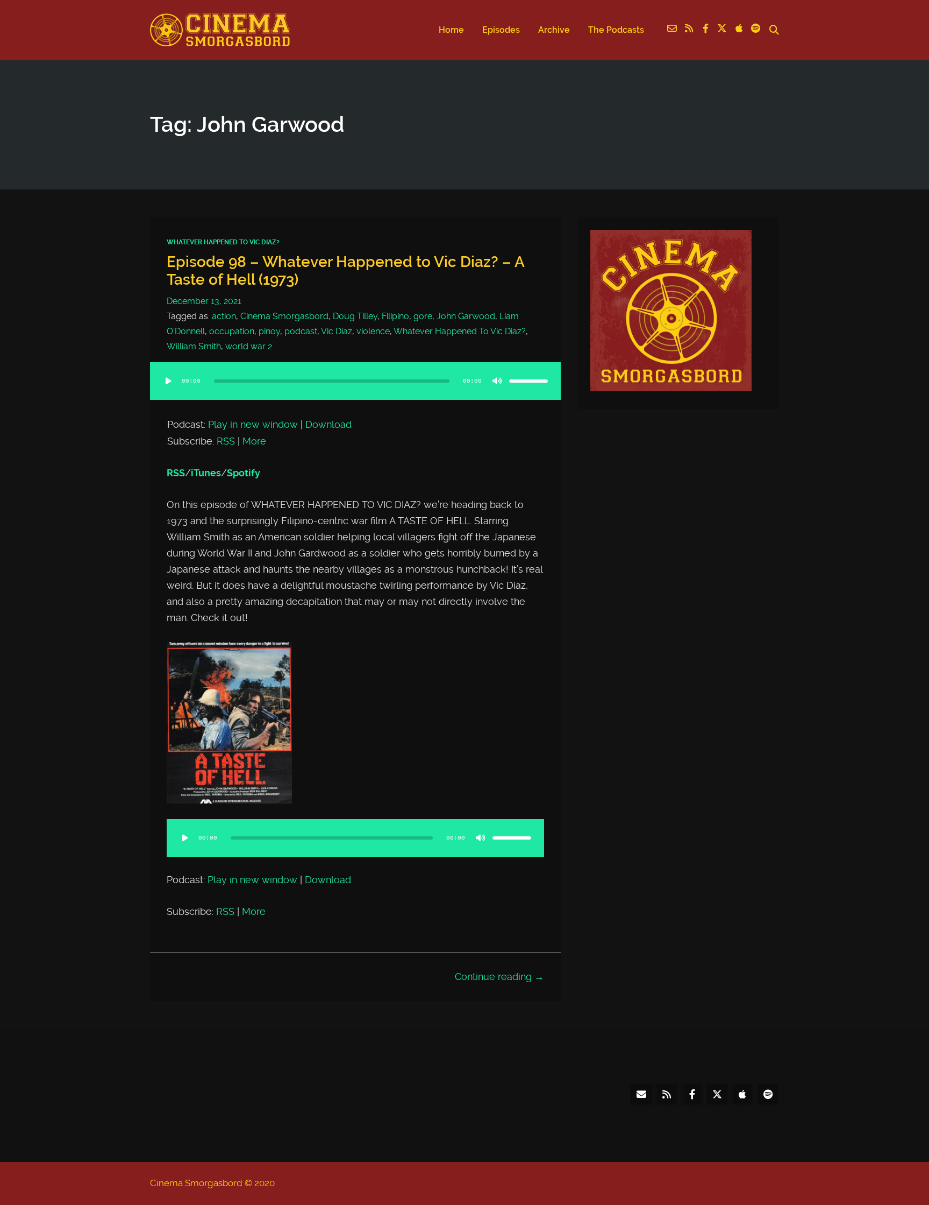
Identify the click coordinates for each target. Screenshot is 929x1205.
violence (373, 331)
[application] (355, 392)
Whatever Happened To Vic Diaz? (223, 242)
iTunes (206, 473)
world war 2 (248, 346)
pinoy (269, 331)
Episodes (501, 30)
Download (328, 424)
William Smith (194, 346)
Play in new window (253, 424)
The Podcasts (616, 30)
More (254, 441)
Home (451, 30)
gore (422, 316)
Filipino (395, 316)
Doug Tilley (355, 316)
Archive (554, 30)
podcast (300, 331)
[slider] (528, 381)
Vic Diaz (336, 331)
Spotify (243, 473)
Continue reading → (499, 976)
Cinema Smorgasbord (284, 316)
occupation (231, 331)
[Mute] (497, 381)
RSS (226, 441)
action (224, 316)
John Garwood (466, 316)
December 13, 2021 (204, 301)
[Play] (168, 381)
